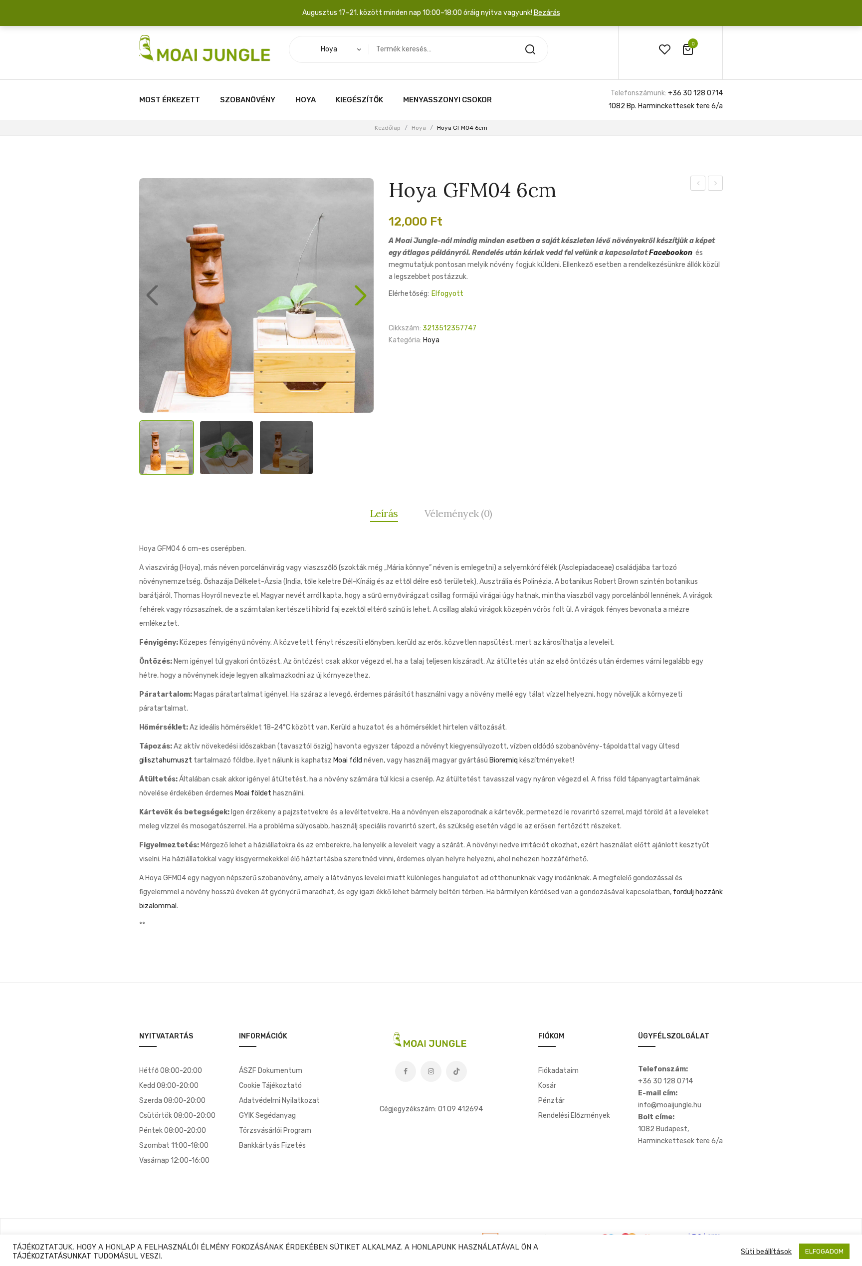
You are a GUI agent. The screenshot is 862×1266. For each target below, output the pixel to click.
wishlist (664, 49)
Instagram (431, 1071)
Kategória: (405, 340)
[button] (361, 295)
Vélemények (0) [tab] (458, 513)
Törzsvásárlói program (275, 1130)
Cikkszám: (405, 328)
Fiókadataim (558, 1070)
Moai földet (253, 793)
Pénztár (551, 1100)
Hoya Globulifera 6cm (715, 185)
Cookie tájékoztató (270, 1085)
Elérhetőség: (409, 293)
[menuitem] (169, 100)
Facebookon (670, 253)
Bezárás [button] (547, 12)
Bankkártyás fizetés (272, 1145)
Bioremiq (503, 760)
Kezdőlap (388, 127)
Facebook (405, 1071)
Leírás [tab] (384, 513)
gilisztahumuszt (165, 760)
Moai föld (347, 760)
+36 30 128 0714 (695, 93)
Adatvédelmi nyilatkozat (279, 1100)
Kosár (547, 1085)
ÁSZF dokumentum (270, 1070)
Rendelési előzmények (574, 1115)
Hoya (419, 127)
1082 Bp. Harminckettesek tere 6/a (666, 106)
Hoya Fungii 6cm (698, 185)
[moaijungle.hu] (206, 49)
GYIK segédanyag (267, 1115)
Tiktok (456, 1071)
